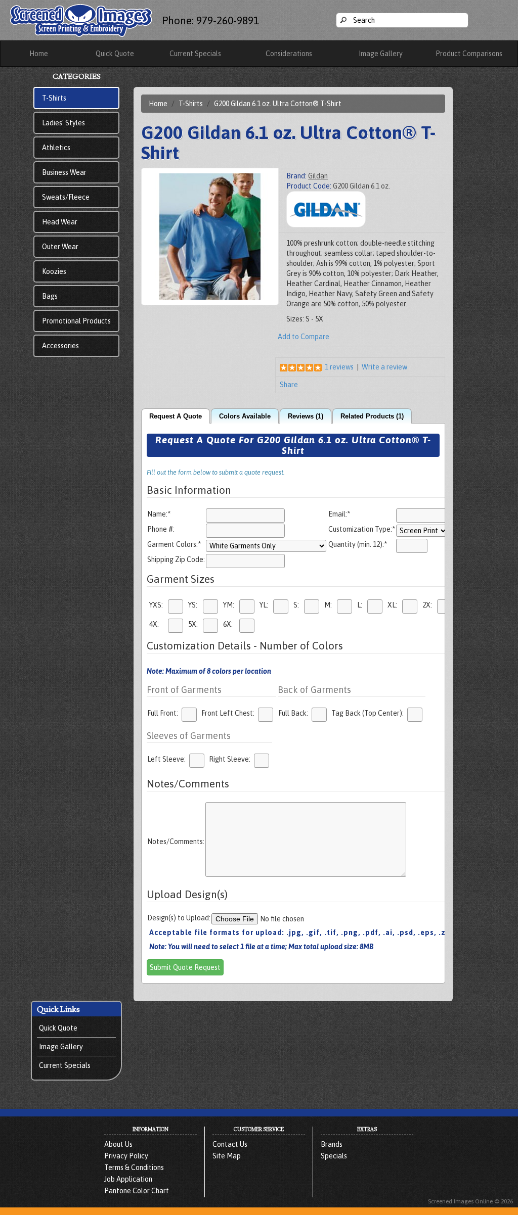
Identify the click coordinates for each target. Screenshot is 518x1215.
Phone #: (161, 529)
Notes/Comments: (175, 841)
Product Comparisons (469, 54)
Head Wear (59, 222)
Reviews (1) (305, 416)
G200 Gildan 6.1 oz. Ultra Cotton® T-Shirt (277, 104)
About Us (118, 1144)
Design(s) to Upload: (178, 918)
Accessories (60, 346)
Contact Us (229, 1144)
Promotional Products (76, 321)
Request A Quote (175, 416)
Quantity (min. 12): (357, 544)
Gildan (318, 176)
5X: (193, 624)
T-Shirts (54, 98)
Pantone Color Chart (136, 1191)
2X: (427, 605)
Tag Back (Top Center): (367, 713)
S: (296, 605)
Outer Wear (60, 247)
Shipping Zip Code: (176, 559)
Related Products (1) (372, 416)
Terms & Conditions (134, 1167)
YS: (192, 605)
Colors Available (245, 416)
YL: (264, 605)
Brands (331, 1144)
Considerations (289, 54)
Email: (339, 514)
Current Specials (195, 54)
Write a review (384, 367)
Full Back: (293, 713)
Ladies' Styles (63, 123)
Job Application (128, 1179)
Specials (334, 1156)
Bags (50, 296)
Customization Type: (361, 529)
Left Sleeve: (166, 759)
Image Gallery (381, 54)
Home (38, 54)
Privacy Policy (126, 1156)
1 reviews (339, 367)
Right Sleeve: (229, 759)
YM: (228, 605)
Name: (158, 514)
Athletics (56, 148)
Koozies (54, 271)
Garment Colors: (174, 544)
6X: (228, 624)
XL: (392, 605)
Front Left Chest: (227, 713)
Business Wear (64, 172)
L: (359, 605)
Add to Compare (303, 337)
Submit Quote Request (185, 967)
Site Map (226, 1156)
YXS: (156, 605)
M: (328, 605)
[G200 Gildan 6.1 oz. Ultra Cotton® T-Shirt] (210, 236)
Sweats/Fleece (66, 197)
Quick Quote (115, 54)
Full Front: (162, 713)
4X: (154, 624)
